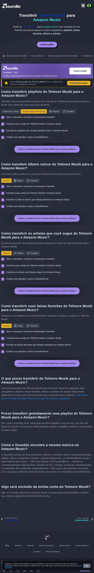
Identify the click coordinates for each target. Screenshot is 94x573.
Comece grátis (47, 44)
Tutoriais (18, 545)
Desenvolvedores (53, 552)
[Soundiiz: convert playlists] (47, 537)
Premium (6, 181)
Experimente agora (79, 83)
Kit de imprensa (82, 545)
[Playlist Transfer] (11, 5)
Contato (37, 552)
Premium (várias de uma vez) (33, 111)
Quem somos (64, 545)
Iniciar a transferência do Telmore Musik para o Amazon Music (47, 149)
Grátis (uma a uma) (10, 111)
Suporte (30, 545)
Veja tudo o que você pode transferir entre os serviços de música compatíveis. (44, 397)
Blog (7, 545)
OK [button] (87, 566)
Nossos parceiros (46, 545)
